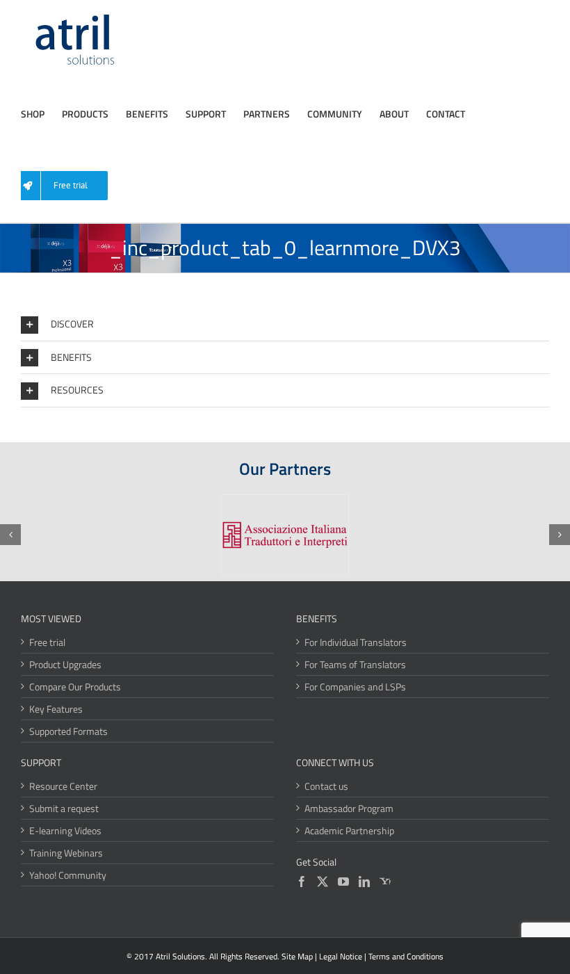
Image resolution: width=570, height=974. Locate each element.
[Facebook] (301, 881)
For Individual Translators (355, 642)
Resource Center (63, 786)
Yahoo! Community (67, 875)
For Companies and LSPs (355, 686)
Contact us (326, 786)
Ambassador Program (348, 808)
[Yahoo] (385, 881)
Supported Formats (68, 731)
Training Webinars (66, 852)
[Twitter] (322, 881)
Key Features (56, 708)
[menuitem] (66, 185)
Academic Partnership (349, 830)
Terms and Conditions (405, 956)
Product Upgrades (65, 664)
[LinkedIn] (364, 881)
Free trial (47, 642)
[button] (285, 324)
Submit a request (64, 808)
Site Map (297, 956)
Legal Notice (340, 956)
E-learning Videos (65, 830)
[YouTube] (343, 881)
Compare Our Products (75, 686)
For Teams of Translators (355, 664)
